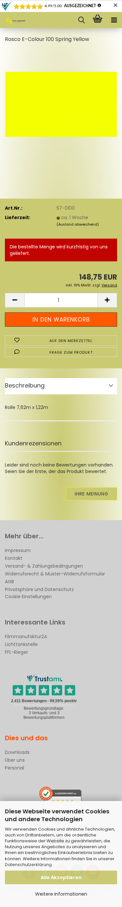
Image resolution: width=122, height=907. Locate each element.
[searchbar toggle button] (81, 20)
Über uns (15, 760)
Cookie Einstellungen (28, 596)
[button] (14, 300)
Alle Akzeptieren (61, 877)
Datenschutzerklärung (28, 864)
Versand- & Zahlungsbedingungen (44, 566)
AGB (9, 581)
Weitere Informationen (61, 894)
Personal (14, 768)
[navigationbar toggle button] (114, 20)
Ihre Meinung (91, 494)
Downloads (17, 752)
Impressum (18, 550)
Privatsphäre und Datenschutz (39, 589)
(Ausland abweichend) (78, 224)
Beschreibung (25, 385)
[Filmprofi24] (13, 20)
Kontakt (13, 558)
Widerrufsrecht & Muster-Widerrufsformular (55, 574)
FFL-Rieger (16, 652)
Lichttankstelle (21, 644)
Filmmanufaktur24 (26, 636)
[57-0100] (61, 97)
